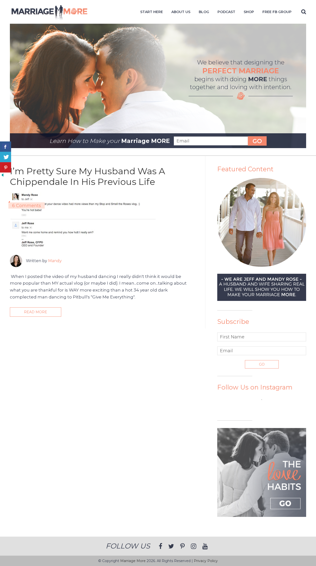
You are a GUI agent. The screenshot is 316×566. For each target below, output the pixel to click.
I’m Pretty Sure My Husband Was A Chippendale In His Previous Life (87, 176)
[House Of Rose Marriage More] (49, 18)
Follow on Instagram (265, 408)
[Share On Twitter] (5, 157)
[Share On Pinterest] (5, 167)
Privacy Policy (206, 561)
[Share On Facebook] (5, 146)
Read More (35, 312)
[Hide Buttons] (2, 176)
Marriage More (133, 561)
